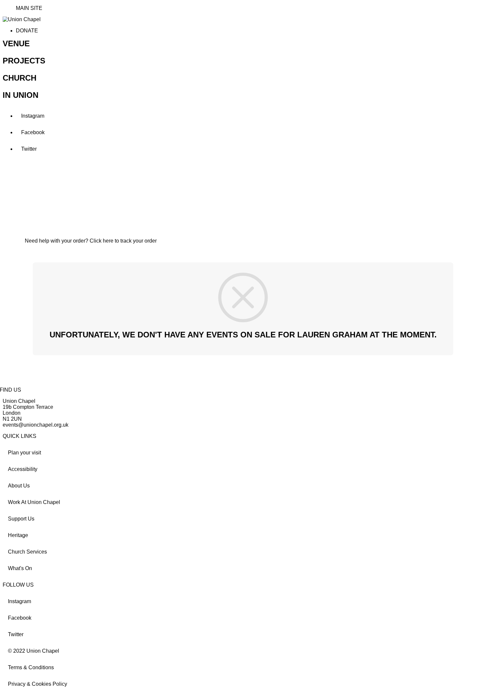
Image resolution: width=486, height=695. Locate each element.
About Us (19, 485)
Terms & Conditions (31, 667)
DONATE (27, 30)
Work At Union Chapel (34, 502)
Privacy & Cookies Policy (37, 684)
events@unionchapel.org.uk (35, 425)
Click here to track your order (123, 241)
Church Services (27, 552)
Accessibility (22, 469)
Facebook (33, 132)
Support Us (21, 518)
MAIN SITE (29, 8)
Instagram (32, 116)
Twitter (29, 149)
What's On (20, 568)
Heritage (18, 535)
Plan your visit (24, 452)
